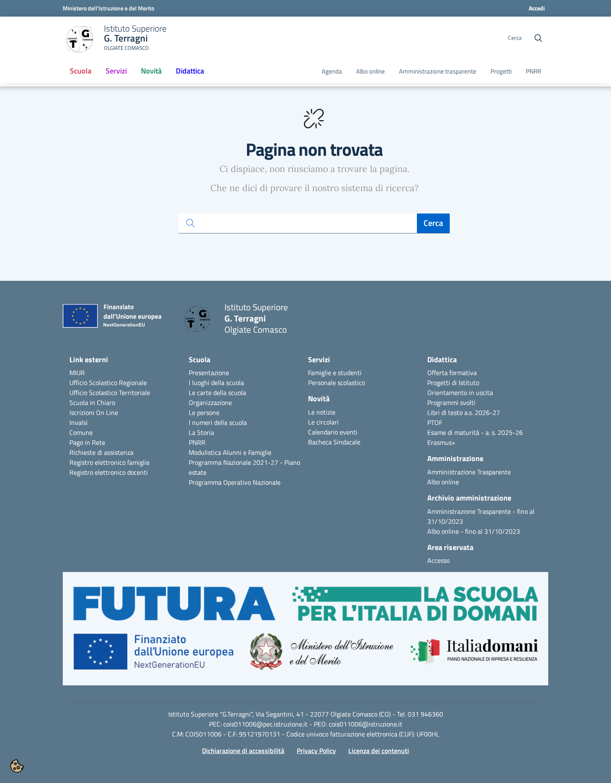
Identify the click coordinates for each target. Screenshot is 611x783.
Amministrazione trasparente (437, 71)
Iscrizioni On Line (93, 412)
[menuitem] (81, 71)
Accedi (537, 8)
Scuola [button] (80, 70)
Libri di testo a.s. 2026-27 (463, 412)
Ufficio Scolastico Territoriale (109, 393)
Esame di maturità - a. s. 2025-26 (475, 432)
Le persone (204, 412)
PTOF (434, 422)
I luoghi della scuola (216, 383)
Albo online (370, 71)
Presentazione (209, 373)
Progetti (501, 71)
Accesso (438, 560)
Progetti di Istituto (453, 383)
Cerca (433, 222)
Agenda (332, 71)
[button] (305, 633)
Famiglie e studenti (335, 373)
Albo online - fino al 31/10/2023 (473, 531)
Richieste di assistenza (101, 452)
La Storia (201, 432)
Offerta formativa (452, 373)
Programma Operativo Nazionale (235, 482)
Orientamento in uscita (460, 393)
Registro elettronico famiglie (109, 462)
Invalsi (78, 422)
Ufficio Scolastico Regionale (108, 383)
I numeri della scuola (218, 422)
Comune (81, 432)
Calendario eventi (332, 432)
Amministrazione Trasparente (469, 472)
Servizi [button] (116, 70)
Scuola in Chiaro (92, 402)
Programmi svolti (451, 402)
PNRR (533, 71)
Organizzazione (210, 402)
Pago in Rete (87, 442)
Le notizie (321, 412)
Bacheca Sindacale (334, 442)
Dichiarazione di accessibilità (243, 751)
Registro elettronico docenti (108, 472)
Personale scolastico (336, 383)
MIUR (77, 373)
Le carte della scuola (217, 393)
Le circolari (323, 422)
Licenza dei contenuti (378, 751)
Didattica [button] (190, 70)
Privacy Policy (316, 751)
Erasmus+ (441, 442)
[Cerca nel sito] (538, 38)
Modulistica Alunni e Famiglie (230, 452)
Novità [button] (154, 73)
